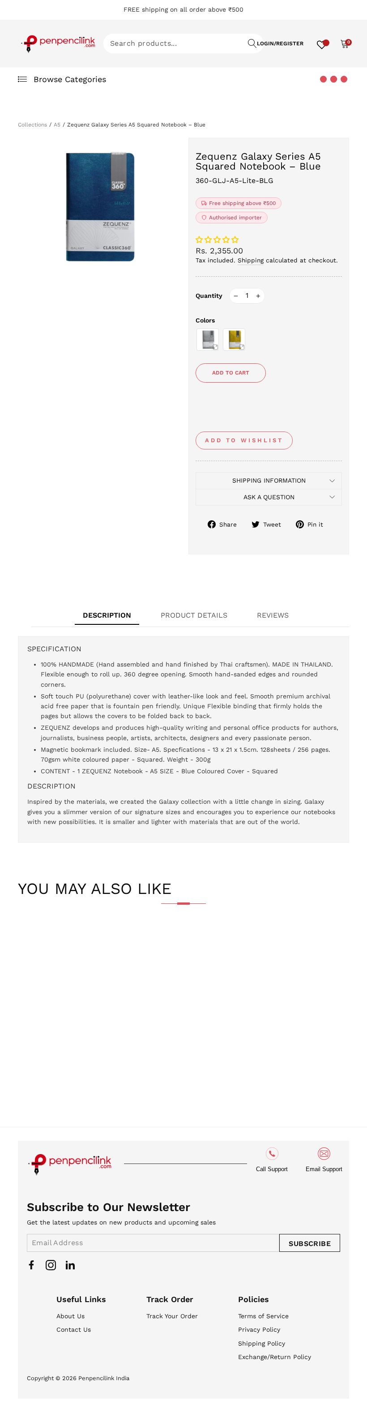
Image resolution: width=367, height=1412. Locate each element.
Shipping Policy (261, 1343)
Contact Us (73, 1329)
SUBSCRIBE (310, 1243)
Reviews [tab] (273, 615)
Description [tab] (107, 615)
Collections (32, 125)
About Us (70, 1316)
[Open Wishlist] (322, 43)
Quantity (209, 295)
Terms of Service (263, 1316)
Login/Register (280, 43)
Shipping (251, 260)
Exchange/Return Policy (274, 1356)
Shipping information (269, 480)
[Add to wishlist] (32, 940)
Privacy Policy (259, 1329)
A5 (57, 125)
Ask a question (268, 497)
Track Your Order (172, 1316)
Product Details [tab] (194, 615)
